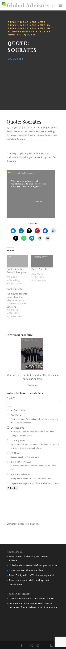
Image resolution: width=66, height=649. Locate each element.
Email (11, 398)
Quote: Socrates (39, 269)
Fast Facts (34, 419)
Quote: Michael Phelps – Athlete (26, 570)
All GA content (18, 410)
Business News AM (33, 465)
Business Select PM (31, 476)
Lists (9, 406)
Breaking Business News (27, 22)
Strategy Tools (34, 444)
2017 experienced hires (42, 598)
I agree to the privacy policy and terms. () (34, 483)
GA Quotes (15, 59)
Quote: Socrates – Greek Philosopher (16, 270)
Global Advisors (17, 598)
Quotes (30, 34)
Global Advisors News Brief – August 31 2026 (33, 565)
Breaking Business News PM (29, 28)
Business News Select (25, 31)
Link (56, 483)
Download (33, 385)
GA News (24, 454)
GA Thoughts (32, 431)
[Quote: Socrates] (42, 261)
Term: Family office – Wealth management (31, 575)
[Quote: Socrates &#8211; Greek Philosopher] (17, 261)
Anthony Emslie (17, 603)
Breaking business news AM (29, 25)
